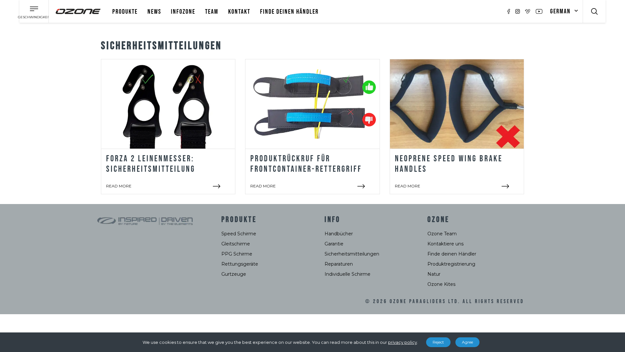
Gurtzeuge (233, 274)
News (154, 12)
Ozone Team (442, 234)
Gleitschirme (235, 244)
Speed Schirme (238, 234)
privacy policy (402, 342)
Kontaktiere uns (445, 244)
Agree (467, 342)
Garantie (334, 244)
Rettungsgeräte (239, 264)
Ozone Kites (441, 284)
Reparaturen (339, 264)
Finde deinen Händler (289, 12)
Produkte (125, 12)
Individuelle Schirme (347, 274)
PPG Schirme (236, 254)
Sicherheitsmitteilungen (352, 254)
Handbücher (339, 234)
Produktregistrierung (451, 264)
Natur (433, 274)
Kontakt (239, 12)
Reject (438, 342)
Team (211, 12)
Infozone (183, 12)
